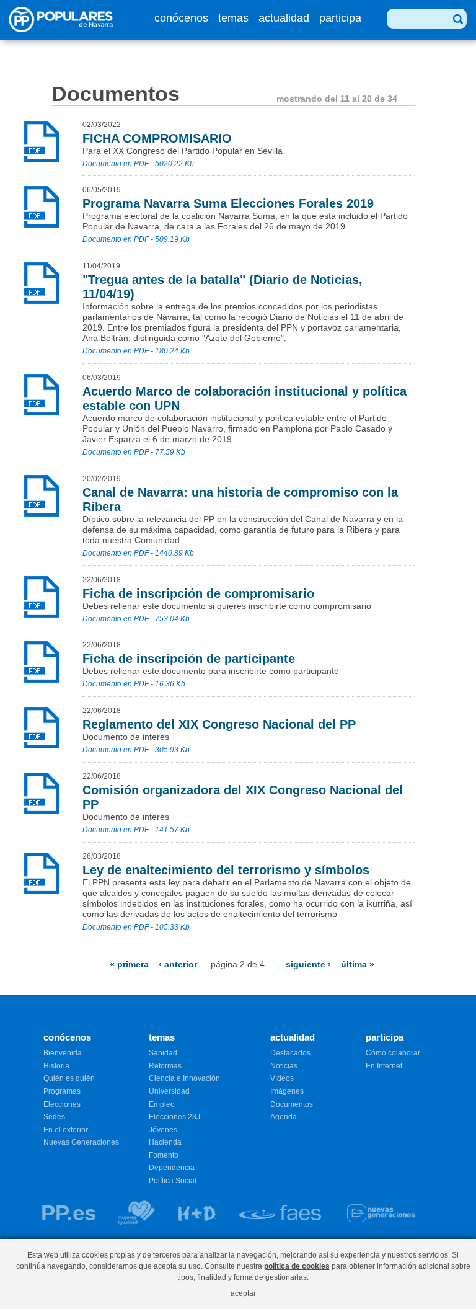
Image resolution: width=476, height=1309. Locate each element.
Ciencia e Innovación (184, 1078)
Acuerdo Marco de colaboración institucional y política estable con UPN (244, 398)
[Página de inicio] (64, 29)
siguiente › (308, 964)
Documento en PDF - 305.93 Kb (136, 749)
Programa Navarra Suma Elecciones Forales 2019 (228, 203)
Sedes (54, 1116)
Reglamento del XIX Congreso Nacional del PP (219, 724)
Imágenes (287, 1091)
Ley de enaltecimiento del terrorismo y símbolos (225, 870)
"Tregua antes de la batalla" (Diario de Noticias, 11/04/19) (222, 287)
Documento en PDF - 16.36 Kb (133, 684)
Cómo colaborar (393, 1053)
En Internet (384, 1066)
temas (233, 18)
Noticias (284, 1066)
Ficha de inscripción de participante (188, 658)
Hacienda (165, 1142)
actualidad (283, 18)
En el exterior (65, 1129)
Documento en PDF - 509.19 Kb (136, 239)
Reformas (165, 1066)
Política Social (172, 1180)
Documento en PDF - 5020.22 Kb (138, 163)
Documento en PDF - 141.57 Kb (136, 829)
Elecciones (62, 1104)
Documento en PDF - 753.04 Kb (136, 619)
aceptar (243, 1293)
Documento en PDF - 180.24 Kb (136, 351)
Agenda (283, 1116)
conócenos (181, 18)
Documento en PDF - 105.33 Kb (136, 927)
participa (340, 18)
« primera (129, 964)
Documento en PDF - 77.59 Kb (133, 452)
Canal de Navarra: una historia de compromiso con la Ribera (240, 499)
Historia (56, 1066)
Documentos (291, 1104)
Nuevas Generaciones (81, 1142)
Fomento (163, 1155)
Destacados (290, 1053)
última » (357, 964)
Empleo (162, 1104)
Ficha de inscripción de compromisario (198, 593)
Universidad (169, 1091)
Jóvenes (163, 1129)
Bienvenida (62, 1053)
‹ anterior (178, 964)
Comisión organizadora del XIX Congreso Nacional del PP (242, 797)
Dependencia (172, 1167)
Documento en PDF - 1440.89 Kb (138, 553)
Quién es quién (69, 1078)
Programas (62, 1091)
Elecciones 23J (174, 1116)
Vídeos (282, 1078)
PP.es (68, 1212)
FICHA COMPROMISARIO (157, 138)
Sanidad (163, 1053)
